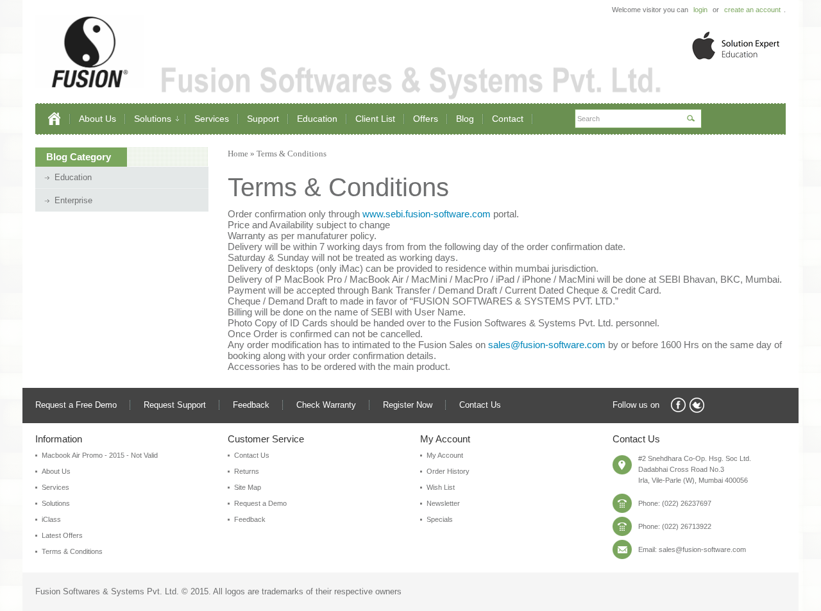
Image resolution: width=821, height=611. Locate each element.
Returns (246, 471)
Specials (440, 519)
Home (238, 153)
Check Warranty (326, 405)
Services (55, 487)
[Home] (59, 119)
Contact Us (480, 405)
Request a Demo (260, 503)
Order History (448, 471)
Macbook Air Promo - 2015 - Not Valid (100, 455)
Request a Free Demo (76, 405)
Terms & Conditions (291, 153)
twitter (697, 405)
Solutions (56, 503)
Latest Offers (62, 535)
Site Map (247, 487)
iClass (51, 519)
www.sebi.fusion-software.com (426, 213)
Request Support (175, 405)
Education (73, 177)
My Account (445, 455)
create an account (752, 9)
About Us (56, 471)
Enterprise (73, 200)
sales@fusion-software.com (546, 344)
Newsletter (443, 503)
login (700, 9)
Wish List (441, 487)
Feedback (251, 405)
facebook (678, 405)
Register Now (407, 405)
